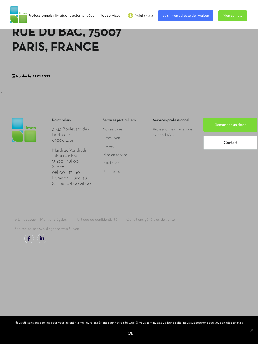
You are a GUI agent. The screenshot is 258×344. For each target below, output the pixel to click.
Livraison (109, 146)
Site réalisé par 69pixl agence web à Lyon (47, 229)
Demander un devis (230, 125)
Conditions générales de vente (150, 219)
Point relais (111, 172)
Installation (111, 163)
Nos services (112, 129)
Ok (130, 333)
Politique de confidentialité (96, 219)
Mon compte (233, 15)
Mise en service (115, 155)
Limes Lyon (111, 138)
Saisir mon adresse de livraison (186, 15)
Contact (230, 143)
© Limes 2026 (25, 219)
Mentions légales (53, 219)
